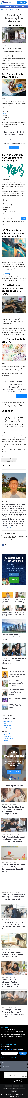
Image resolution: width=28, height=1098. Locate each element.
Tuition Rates (16, 6)
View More (14, 1022)
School (14, 459)
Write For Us (8, 1085)
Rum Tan (8, 25)
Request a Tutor (7, 721)
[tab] (6, 545)
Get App (5, 740)
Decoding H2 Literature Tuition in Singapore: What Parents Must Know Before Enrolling (13, 1013)
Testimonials (7, 725)
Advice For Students (8, 834)
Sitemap (14, 1091)
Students (17, 834)
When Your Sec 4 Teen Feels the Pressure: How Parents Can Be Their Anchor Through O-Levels (13, 810)
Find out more (7, 736)
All (3, 1049)
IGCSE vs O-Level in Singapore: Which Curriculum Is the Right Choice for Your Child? (11, 983)
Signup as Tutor (7, 734)
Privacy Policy (20, 1088)
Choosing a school (6, 459)
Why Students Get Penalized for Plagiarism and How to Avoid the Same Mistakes (13, 839)
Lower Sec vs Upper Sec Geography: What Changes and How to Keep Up (12, 954)
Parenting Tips (6, 804)
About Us (24, 6)
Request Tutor (14, 574)
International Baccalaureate (8, 461)
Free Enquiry (8, 6)
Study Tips (5, 949)
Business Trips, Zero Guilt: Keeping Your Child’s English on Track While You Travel (13, 925)
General (7, 533)
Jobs (21, 1085)
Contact (16, 1085)
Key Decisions (12, 1007)
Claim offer (14, 147)
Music (4, 113)
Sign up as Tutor (14, 580)
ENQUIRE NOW (14, 772)
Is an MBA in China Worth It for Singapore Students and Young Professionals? (13, 896)
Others (14, 533)
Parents (14, 804)
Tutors (8, 1049)
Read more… (4, 1038)
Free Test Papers (8, 728)
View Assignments (9, 738)
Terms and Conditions (9, 1088)
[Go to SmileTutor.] (1, 9)
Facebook (7, 545)
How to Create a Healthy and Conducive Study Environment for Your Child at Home (13, 868)
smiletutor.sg (19, 523)
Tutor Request (21, 2)
